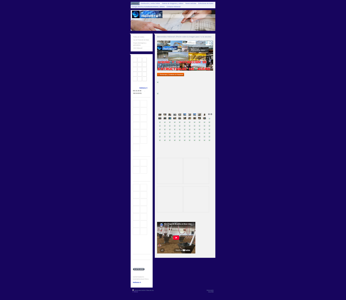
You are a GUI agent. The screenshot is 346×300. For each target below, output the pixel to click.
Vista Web (211, 291)
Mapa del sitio (150, 290)
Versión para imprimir (140, 290)
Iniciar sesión (210, 290)
